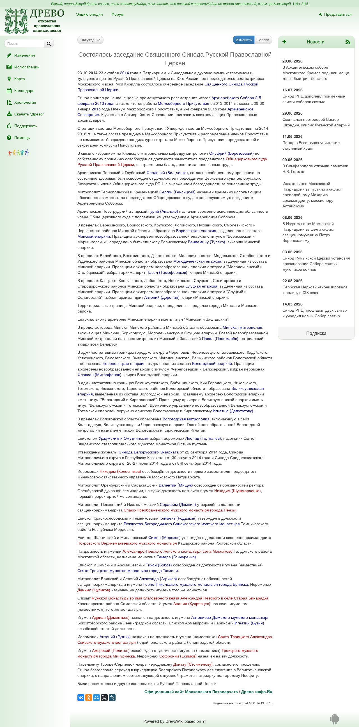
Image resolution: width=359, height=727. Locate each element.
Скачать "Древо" (29, 114)
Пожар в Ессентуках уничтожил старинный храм (311, 145)
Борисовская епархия (196, 230)
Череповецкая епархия (124, 363)
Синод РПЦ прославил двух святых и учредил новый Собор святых (314, 312)
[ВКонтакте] (80, 697)
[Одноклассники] (88, 697)
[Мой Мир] (96, 697)
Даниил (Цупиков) (93, 589)
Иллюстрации (27, 67)
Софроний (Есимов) (178, 656)
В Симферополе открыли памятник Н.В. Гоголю (315, 168)
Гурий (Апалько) (163, 211)
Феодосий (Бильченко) (167, 172)
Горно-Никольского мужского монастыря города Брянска (195, 584)
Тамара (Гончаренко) (176, 556)
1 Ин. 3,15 (300, 3)
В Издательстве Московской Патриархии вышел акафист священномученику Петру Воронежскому (308, 232)
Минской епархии (93, 236)
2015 (96, 109)
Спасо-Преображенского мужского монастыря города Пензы (180, 510)
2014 (124, 72)
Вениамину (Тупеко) (206, 241)
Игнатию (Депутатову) (233, 410)
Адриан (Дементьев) (111, 617)
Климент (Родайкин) (178, 518)
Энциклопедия (89, 14)
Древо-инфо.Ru (256, 691)
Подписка (316, 333)
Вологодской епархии (212, 363)
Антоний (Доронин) (162, 297)
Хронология (25, 102)
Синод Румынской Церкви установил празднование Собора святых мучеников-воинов (316, 263)
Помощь (22, 137)
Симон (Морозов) (164, 537)
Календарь (24, 90)
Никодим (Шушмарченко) (237, 490)
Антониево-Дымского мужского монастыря (230, 617)
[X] (104, 697)
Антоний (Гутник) (115, 636)
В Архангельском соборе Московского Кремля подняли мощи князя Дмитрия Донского (315, 72)
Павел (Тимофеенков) (166, 272)
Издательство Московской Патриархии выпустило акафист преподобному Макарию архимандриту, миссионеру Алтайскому (312, 194)
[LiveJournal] (112, 697)
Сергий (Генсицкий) (177, 192)
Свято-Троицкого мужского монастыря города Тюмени (127, 570)
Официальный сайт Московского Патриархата (191, 691)
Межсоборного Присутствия (183, 103)
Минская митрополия (242, 327)
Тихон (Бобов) (159, 565)
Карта (19, 78)
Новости (316, 41)
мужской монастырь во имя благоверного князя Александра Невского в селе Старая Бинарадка (180, 598)
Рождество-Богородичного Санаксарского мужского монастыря (182, 523)
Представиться (338, 14)
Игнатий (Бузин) (249, 623)
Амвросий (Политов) (111, 650)
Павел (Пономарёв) (220, 338)
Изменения (24, 55)
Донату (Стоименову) (193, 664)
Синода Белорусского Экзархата (149, 452)
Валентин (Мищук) (176, 485)
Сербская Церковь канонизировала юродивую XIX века (315, 289)
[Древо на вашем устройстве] (334, 721)
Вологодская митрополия (186, 419)
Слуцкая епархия (201, 286)
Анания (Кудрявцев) (191, 603)
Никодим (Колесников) (120, 471)
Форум (117, 14)
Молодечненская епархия (197, 261)
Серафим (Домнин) (178, 504)
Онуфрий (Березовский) (231, 153)
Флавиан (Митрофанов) (99, 374)
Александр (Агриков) (158, 578)
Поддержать (25, 125)
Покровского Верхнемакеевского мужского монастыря (127, 543)
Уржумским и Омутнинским (124, 438)
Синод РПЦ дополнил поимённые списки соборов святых (313, 98)
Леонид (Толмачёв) (203, 438)
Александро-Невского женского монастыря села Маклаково (178, 551)
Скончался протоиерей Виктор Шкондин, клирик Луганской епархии (316, 122)
